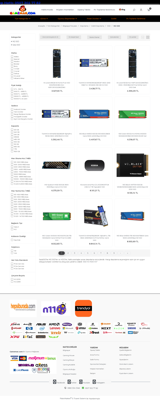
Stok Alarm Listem (126, 364)
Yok (15, 253)
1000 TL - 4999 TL (20, 91)
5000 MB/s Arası (20, 174)
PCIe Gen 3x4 (19, 264)
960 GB (17, 147)
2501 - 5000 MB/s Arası (22, 207)
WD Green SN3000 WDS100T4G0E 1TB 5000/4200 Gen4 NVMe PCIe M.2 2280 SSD (56, 238)
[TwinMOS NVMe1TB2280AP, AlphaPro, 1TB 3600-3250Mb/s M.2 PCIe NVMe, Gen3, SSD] (94, 216)
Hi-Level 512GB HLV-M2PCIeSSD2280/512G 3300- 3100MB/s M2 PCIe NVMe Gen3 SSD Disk (132, 85)
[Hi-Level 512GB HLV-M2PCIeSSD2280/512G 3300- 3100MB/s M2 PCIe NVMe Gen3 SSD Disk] (132, 63)
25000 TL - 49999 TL (21, 96)
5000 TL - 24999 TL (21, 94)
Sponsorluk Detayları (98, 364)
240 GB (16, 132)
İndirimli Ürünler (20, 109)
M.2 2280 (17, 282)
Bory (16, 66)
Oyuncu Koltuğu (69, 369)
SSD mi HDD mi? (90, 262)
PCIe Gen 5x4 (19, 269)
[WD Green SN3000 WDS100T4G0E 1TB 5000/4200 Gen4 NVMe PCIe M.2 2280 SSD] (57, 216)
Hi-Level (17, 76)
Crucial (16, 71)
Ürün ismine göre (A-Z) (50, 37)
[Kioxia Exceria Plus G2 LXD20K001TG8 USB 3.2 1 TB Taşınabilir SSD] (94, 165)
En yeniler (133, 37)
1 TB (15, 149)
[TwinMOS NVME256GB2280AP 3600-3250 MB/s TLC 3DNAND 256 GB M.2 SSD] (94, 63)
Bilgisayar (66, 350)
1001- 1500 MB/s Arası (21, 199)
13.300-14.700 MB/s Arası (23, 181)
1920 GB (17, 151)
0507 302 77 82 (91, 388)
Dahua (16, 73)
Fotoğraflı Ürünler (20, 117)
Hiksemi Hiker (19, 78)
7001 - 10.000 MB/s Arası (23, 211)
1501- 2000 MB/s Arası (22, 202)
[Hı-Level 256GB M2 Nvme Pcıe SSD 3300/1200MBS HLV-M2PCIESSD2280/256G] (57, 63)
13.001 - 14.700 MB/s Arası (23, 216)
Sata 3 (16, 227)
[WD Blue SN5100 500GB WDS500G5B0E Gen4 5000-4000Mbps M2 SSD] (94, 114)
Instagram (100, 383)
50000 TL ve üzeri (20, 99)
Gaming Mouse (68, 355)
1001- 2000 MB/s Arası (22, 164)
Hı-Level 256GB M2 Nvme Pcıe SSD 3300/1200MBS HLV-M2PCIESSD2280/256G (57, 85)
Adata (16, 57)
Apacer (17, 59)
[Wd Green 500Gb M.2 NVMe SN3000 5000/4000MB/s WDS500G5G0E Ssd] (132, 114)
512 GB (16, 144)
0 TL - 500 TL (18, 89)
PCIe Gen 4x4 (19, 266)
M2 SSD (16, 41)
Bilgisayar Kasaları (69, 374)
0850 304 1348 (73, 388)
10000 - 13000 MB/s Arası (23, 179)
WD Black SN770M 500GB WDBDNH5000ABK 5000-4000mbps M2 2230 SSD (132, 187)
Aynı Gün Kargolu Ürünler (23, 119)
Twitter (73, 383)
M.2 (15, 229)
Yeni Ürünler (18, 112)
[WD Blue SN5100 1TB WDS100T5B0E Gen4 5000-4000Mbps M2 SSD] (132, 216)
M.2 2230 (17, 279)
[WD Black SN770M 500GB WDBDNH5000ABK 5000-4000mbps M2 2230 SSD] (132, 165)
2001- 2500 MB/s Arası (22, 167)
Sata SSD (16, 45)
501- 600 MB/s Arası (21, 162)
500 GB (17, 142)
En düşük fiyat (74, 37)
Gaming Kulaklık (69, 365)
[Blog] (122, 9)
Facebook (61, 383)
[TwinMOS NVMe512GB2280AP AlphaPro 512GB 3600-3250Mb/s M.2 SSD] (57, 114)
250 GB (16, 134)
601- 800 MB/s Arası (21, 197)
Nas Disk (17, 240)
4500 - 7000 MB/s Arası (22, 172)
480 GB (17, 139)
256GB (16, 137)
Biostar (16, 64)
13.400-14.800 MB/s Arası (23, 184)
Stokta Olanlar (94, 37)
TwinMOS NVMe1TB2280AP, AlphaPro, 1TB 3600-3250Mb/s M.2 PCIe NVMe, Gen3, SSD (94, 238)
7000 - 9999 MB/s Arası (22, 177)
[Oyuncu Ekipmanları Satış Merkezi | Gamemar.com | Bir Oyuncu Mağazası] (23, 14)
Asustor (17, 61)
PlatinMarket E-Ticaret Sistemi (73, 398)
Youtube (86, 383)
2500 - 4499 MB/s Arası (22, 169)
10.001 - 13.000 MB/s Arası (23, 214)
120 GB (16, 130)
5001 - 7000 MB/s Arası (22, 209)
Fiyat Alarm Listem (126, 373)
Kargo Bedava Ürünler (22, 114)
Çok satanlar (114, 37)
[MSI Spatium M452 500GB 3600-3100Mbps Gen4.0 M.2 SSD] (57, 165)
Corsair (16, 69)
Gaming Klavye (68, 360)
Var (15, 251)
